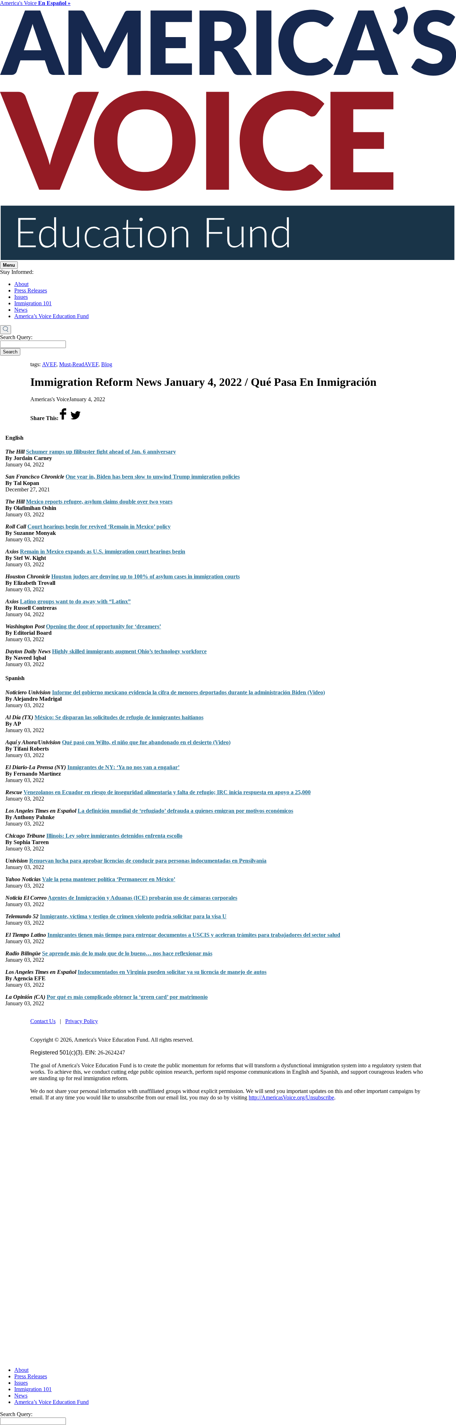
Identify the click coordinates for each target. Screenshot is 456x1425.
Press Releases (30, 290)
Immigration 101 (33, 303)
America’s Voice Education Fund (51, 316)
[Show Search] (5, 329)
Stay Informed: (16, 272)
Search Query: (16, 337)
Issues (21, 297)
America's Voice (35, 3)
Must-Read (71, 364)
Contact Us (43, 1021)
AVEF (49, 364)
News (20, 310)
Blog (106, 364)
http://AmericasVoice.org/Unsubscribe (291, 1097)
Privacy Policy (81, 1021)
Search (10, 351)
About (21, 284)
